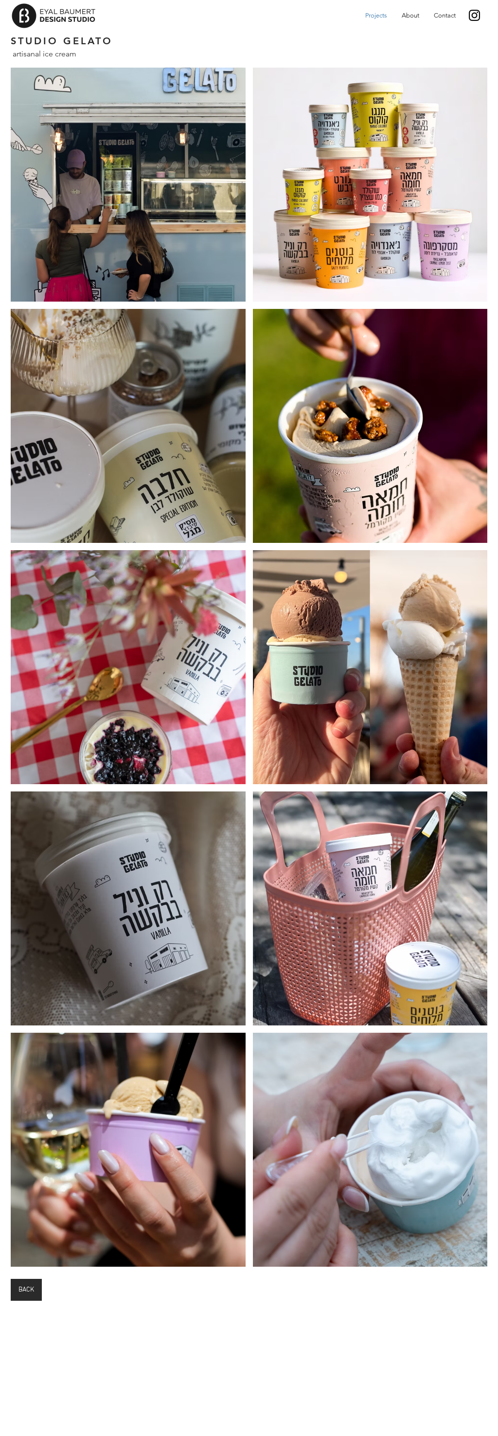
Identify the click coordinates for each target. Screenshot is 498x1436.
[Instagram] (474, 15)
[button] (128, 185)
